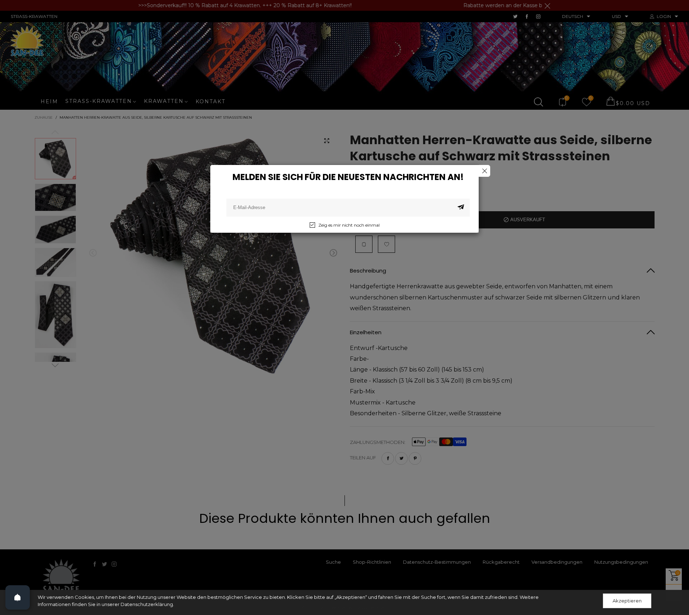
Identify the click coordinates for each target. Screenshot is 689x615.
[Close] (484, 171)
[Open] (17, 597)
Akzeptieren (627, 601)
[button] (461, 208)
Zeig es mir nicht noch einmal (349, 225)
